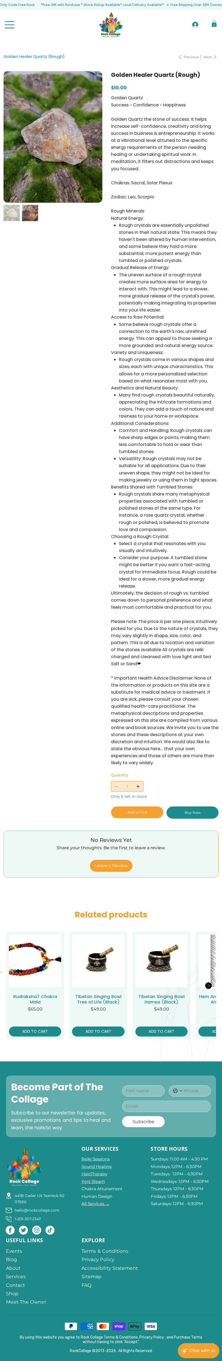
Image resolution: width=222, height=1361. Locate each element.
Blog (11, 1259)
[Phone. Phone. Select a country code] (177, 1091)
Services (16, 1276)
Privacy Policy (97, 1259)
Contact (15, 1285)
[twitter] (23, 1230)
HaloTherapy (94, 1173)
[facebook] (10, 1230)
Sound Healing (96, 1166)
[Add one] (138, 786)
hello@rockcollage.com (37, 1210)
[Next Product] (208, 985)
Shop (12, 1293)
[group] (111, 985)
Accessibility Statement (109, 1268)
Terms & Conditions (104, 1251)
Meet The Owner (26, 1302)
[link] (214, 23)
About (13, 1268)
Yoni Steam (93, 1181)
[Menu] (10, 24)
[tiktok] (49, 1230)
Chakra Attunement (101, 1188)
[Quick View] (35, 961)
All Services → (95, 1203)
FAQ (86, 1285)
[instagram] (36, 1230)
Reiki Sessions (95, 1159)
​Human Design (96, 1196)
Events (15, 1251)
